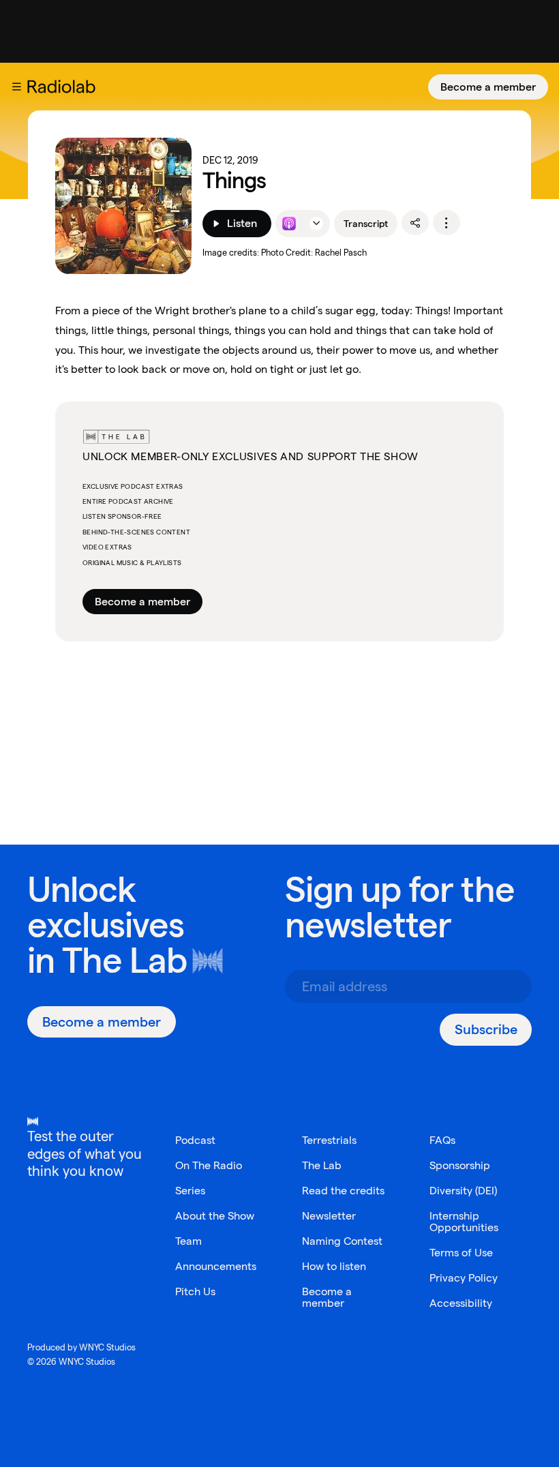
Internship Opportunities (463, 1221)
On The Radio (208, 1165)
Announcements (215, 1266)
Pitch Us (195, 1291)
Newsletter (329, 1216)
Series (190, 1190)
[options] (446, 223)
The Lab (124, 960)
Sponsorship (459, 1165)
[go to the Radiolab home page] (64, 86)
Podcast (195, 1140)
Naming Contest (342, 1241)
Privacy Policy (463, 1278)
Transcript (366, 223)
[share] (415, 223)
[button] (16, 86)
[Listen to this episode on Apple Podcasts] (289, 223)
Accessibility (460, 1303)
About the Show (214, 1216)
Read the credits (343, 1190)
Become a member (488, 87)
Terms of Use (461, 1252)
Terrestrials (329, 1140)
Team (188, 1241)
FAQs (442, 1140)
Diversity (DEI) (463, 1190)
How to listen (334, 1266)
